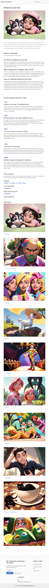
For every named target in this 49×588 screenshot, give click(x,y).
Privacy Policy (36, 570)
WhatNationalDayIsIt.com (28, 585)
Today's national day (37, 564)
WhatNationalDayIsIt (6, 2)
